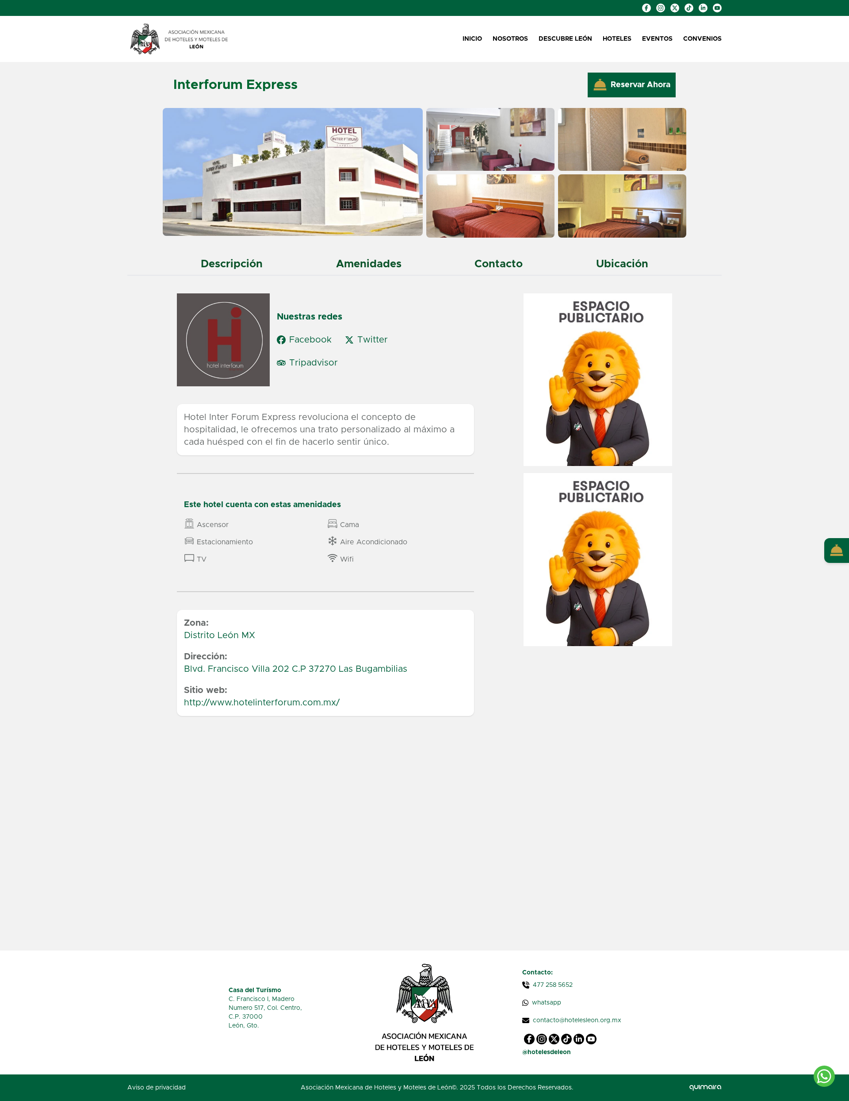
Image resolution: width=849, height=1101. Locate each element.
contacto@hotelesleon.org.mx (577, 1020)
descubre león (565, 39)
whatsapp (546, 1003)
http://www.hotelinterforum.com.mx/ (262, 702)
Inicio (472, 39)
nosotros (510, 39)
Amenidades (369, 264)
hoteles (617, 39)
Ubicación (622, 264)
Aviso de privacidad (156, 1088)
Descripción (232, 264)
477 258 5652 (553, 985)
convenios (702, 39)
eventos (657, 39)
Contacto (498, 264)
